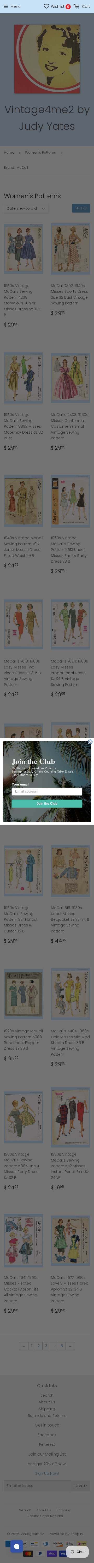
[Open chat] (16, 1546)
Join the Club (47, 803)
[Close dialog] (90, 742)
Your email (20, 784)
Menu (15, 6)
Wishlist (59, 6)
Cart (85, 6)
